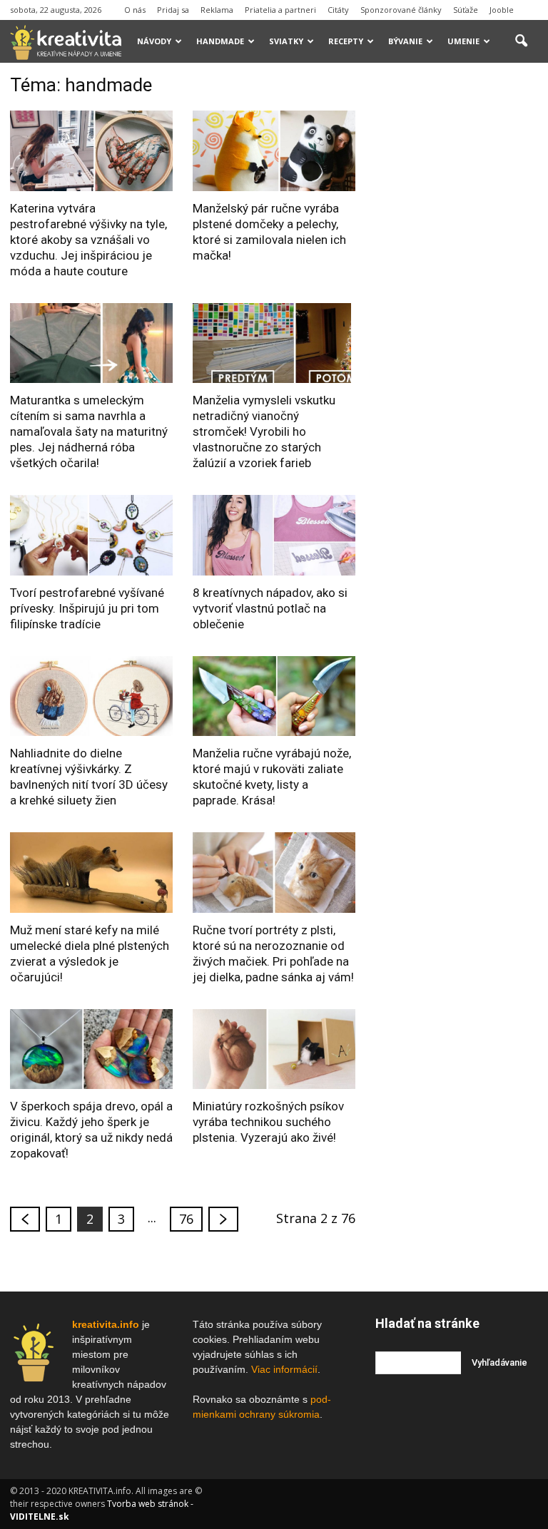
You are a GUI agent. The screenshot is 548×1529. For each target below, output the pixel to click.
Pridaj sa (173, 9)
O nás (135, 9)
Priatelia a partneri (280, 9)
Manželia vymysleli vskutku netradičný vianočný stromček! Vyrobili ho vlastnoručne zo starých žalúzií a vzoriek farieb (264, 431)
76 (186, 1218)
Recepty (345, 41)
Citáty (338, 9)
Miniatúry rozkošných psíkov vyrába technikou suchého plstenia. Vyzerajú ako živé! (268, 1122)
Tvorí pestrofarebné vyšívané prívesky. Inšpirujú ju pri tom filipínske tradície (87, 608)
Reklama (217, 9)
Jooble (501, 9)
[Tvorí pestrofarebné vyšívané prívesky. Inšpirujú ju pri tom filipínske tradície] (91, 535)
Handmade (220, 41)
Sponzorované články (401, 9)
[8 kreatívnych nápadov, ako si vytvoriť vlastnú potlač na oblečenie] (274, 535)
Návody (154, 41)
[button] (521, 41)
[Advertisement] (461, 145)
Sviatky (286, 41)
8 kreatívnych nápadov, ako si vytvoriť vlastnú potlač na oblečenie (270, 608)
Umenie (463, 41)
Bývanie (405, 41)
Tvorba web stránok (147, 1504)
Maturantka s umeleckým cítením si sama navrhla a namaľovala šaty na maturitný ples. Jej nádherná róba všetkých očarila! (89, 431)
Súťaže (465, 9)
